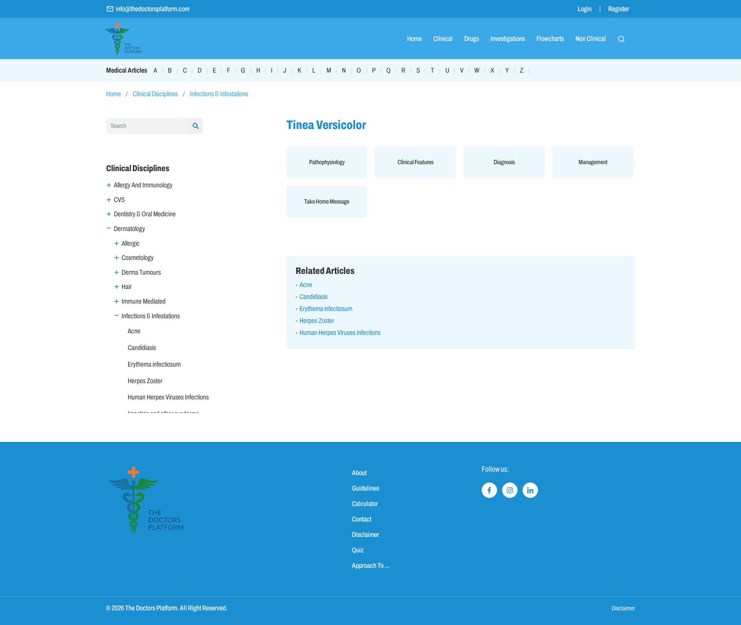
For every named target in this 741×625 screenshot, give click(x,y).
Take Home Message (326, 201)
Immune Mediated (144, 301)
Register (618, 9)
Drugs (471, 38)
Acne (134, 331)
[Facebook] (489, 490)
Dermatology (129, 229)
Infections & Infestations (219, 94)
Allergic (131, 243)
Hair (127, 286)
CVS (119, 200)
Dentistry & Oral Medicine (145, 214)
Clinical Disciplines (155, 94)
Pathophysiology (327, 162)
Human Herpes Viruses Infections (168, 397)
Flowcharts (550, 38)
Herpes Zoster (145, 381)
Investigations (508, 38)
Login (585, 9)
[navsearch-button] (621, 38)
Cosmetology (138, 258)
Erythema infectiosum (154, 364)
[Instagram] (510, 490)
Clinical (443, 38)
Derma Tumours (141, 272)
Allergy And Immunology (143, 185)
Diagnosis (504, 162)
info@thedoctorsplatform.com (152, 9)
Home (414, 38)
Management (593, 162)
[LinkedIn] (530, 490)
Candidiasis (142, 348)
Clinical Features (415, 162)
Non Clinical (590, 38)
